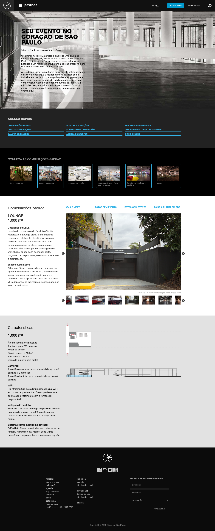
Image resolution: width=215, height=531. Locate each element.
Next (183, 253)
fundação (50, 479)
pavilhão (50, 495)
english (80, 503)
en (153, 6)
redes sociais (194, 6)
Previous (63, 253)
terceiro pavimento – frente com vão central (108, 184)
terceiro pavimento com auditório (136, 184)
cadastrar (160, 509)
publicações (51, 485)
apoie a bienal (176, 5)
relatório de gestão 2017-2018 (59, 507)
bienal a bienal (52, 482)
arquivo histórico (53, 492)
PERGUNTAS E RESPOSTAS (138, 126)
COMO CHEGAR (132, 134)
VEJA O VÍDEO (73, 208)
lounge (159, 183)
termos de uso (83, 494)
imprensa (81, 479)
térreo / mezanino (16, 183)
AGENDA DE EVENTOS (77, 134)
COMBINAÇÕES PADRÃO (19, 126)
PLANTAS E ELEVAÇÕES (77, 126)
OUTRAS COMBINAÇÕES (19, 130)
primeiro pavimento (46, 183)
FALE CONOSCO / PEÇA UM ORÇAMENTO (144, 130)
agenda (49, 489)
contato (80, 482)
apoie (48, 498)
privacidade (82, 491)
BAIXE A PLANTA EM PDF (167, 208)
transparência (52, 504)
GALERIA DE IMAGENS (18, 134)
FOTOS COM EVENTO (135, 208)
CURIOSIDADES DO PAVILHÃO (80, 130)
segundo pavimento (76, 183)
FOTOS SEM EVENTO (106, 208)
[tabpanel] (132, 301)
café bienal (51, 501)
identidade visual (85, 485)
